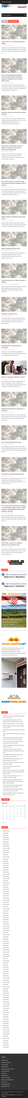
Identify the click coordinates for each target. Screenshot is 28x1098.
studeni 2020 (6, 980)
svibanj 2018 (6, 1045)
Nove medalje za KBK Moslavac (10, 733)
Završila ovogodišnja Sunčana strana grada (13, 745)
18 (17, 813)
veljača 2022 (6, 947)
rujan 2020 (5, 984)
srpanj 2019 (5, 1014)
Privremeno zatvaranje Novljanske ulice (12, 474)
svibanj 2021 (6, 967)
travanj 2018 (6, 1047)
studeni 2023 (6, 902)
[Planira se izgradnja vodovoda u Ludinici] (14, 367)
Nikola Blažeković (16, 284)
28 (3, 818)
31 (14, 818)
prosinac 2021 (6, 952)
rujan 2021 (5, 958)
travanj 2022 (6, 943)
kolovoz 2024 (6, 882)
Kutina (3, 1066)
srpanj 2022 (5, 937)
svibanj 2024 (6, 889)
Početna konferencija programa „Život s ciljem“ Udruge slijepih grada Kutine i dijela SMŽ (13, 781)
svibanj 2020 (6, 993)
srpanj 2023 (5, 911)
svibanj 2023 (6, 915)
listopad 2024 (6, 878)
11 (17, 811)
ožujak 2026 (6, 841)
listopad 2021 (6, 956)
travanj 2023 (6, 917)
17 (14, 813)
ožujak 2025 (6, 867)
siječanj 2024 (6, 898)
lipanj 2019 (5, 1016)
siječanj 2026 (6, 846)
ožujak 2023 (6, 919)
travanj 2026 (6, 839)
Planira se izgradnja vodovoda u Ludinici (13, 377)
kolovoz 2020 (6, 986)
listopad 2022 (6, 930)
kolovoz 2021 (6, 960)
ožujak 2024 (6, 893)
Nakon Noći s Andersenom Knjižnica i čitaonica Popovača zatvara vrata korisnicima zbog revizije (12, 148)
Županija (3, 1086)
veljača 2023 (6, 921)
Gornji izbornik (7, 1)
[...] (2, 53)
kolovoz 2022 (6, 934)
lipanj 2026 (5, 835)
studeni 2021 (6, 954)
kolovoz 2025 (6, 857)
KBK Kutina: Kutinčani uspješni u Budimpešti (14, 716)
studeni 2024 (6, 876)
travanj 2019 (6, 1021)
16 (10, 813)
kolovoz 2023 (6, 908)
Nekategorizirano (5, 1069)
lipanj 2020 (5, 991)
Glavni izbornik (7, 15)
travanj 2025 (6, 865)
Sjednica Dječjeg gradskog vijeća (10, 248)
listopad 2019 (6, 1008)
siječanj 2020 (6, 1001)
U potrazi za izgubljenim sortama (11, 766)
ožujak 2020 (6, 997)
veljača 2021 (6, 973)
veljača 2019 (6, 1025)
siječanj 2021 (6, 975)
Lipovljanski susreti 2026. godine (11, 729)
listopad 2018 (6, 1034)
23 (10, 816)
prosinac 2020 (6, 978)
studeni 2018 (6, 1032)
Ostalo (3, 1073)
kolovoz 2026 (6, 831)
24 (14, 816)
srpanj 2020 (5, 988)
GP (12, 250)
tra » (6, 822)
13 (22, 561)
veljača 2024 (6, 895)
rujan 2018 (5, 1036)
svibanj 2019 (6, 1019)
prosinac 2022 (6, 926)
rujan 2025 (5, 854)
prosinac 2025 (6, 848)
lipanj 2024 (5, 887)
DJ (12, 45)
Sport (2, 1082)
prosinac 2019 (6, 1004)
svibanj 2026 (6, 837)
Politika (3, 1075)
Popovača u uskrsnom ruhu (9, 314)
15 (6, 813)
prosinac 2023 (6, 900)
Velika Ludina (4, 1084)
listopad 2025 (6, 852)
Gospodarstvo (4, 1062)
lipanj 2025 (5, 861)
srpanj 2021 (5, 962)
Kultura (3, 1064)
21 (3, 816)
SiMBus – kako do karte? (9, 723)
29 (6, 818)
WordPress (11, 1094)
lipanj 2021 (5, 965)
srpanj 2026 (5, 833)
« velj (2, 822)
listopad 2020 (6, 982)
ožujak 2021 (6, 971)
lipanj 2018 (5, 1042)
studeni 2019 (6, 1006)
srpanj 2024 (5, 885)
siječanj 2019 (6, 1027)
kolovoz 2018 (6, 1038)
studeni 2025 (6, 850)
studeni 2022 (6, 928)
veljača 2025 (6, 870)
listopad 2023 (6, 904)
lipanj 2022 (5, 939)
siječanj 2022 (6, 949)
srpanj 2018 (5, 1040)
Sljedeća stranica (15, 563)
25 (17, 816)
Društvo (3, 1060)
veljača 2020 (6, 999)
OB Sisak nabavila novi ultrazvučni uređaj (13, 726)
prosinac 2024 (6, 874)
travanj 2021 (6, 969)
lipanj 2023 (5, 913)
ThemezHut (3, 1096)
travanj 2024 (6, 891)
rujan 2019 (5, 1010)
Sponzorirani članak (6, 1079)
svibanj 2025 (6, 863)
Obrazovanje (4, 1071)
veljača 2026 (6, 844)
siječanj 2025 (6, 872)
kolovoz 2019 (6, 1012)
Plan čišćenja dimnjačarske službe (11, 442)
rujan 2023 (5, 906)
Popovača (3, 1077)
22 (6, 816)
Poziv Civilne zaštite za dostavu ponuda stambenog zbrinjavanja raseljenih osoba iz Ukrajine (13, 183)
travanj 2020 (6, 995)
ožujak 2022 (6, 945)
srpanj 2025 (5, 859)
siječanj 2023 (6, 924)
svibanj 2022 (6, 941)
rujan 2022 (5, 932)
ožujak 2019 (6, 1023)
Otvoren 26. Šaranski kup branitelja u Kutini (13, 762)
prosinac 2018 (6, 1029)
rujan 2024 (5, 880)
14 (3, 813)
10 (14, 811)
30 (10, 818)
